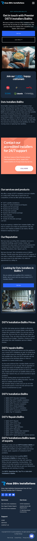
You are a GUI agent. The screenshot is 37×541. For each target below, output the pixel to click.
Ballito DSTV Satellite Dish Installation (17, 431)
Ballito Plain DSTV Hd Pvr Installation (17, 402)
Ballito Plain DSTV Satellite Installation (17, 400)
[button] (33, 3)
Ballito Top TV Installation (13, 412)
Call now (24, 168)
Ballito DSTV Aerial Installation (15, 406)
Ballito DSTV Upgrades (13, 425)
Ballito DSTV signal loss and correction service (20, 435)
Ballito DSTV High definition (14, 427)
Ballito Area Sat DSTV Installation (16, 408)
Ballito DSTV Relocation (13, 429)
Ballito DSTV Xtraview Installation (16, 404)
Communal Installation (20, 410)
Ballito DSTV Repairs (12, 421)
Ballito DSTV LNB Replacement (15, 433)
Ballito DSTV (9, 410)
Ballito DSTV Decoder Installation (16, 398)
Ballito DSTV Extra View (13, 423)
